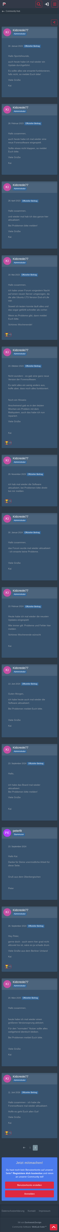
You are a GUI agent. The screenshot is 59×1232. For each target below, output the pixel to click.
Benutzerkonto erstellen (29, 1185)
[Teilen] (54, 22)
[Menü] (54, 4)
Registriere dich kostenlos (27, 1173)
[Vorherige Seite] (24, 1148)
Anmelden (29, 1193)
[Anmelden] (47, 4)
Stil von (29, 1222)
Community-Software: (29, 1227)
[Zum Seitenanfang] (53, 1227)
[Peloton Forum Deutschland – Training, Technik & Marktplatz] (4, 4)
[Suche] (39, 4)
